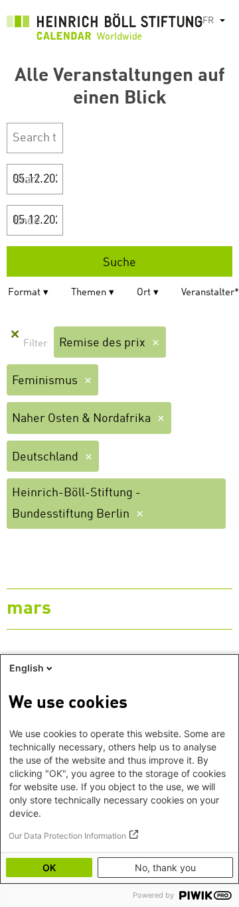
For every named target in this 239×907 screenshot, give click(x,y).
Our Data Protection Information (67, 836)
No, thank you (165, 867)
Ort (144, 293)
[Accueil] (104, 29)
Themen (88, 293)
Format (24, 293)
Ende (26, 221)
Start (26, 180)
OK (49, 867)
